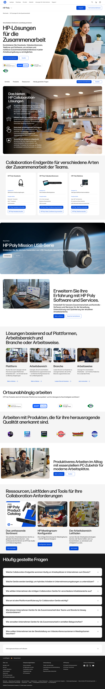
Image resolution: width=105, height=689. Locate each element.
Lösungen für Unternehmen (42, 2)
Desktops (18, 2)
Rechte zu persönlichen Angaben (57, 681)
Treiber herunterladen (48, 665)
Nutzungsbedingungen (72, 681)
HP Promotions (26, 673)
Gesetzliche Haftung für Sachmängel (11, 682)
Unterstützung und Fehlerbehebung (51, 667)
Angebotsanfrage (27, 671)
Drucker (25, 2)
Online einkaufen (27, 665)
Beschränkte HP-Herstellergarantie (87, 681)
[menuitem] (11, 2)
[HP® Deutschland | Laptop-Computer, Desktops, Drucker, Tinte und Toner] (5, 2)
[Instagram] (87, 665)
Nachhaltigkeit (6, 671)
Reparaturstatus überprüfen (49, 671)
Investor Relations (7, 669)
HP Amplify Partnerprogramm (70, 665)
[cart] (96, 2)
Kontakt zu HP (6, 665)
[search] (92, 2)
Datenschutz (34, 681)
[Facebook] (84, 665)
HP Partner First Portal (68, 667)
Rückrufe (5, 681)
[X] (90, 665)
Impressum (24, 682)
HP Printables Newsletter (9, 677)
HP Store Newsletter (7, 675)
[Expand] (97, 572)
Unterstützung (47, 662)
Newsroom (5, 673)
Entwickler (65, 669)
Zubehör (31, 2)
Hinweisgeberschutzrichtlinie (40, 682)
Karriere (5, 667)
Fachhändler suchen (28, 669)
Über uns (5, 662)
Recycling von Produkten (14, 681)
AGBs (30, 682)
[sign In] (100, 2)
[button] (52, 649)
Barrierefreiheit (25, 681)
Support (54, 2)
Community (45, 669)
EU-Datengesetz (52, 682)
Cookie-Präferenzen (43, 681)
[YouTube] (93, 665)
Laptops (12, 2)
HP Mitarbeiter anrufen (28, 667)
